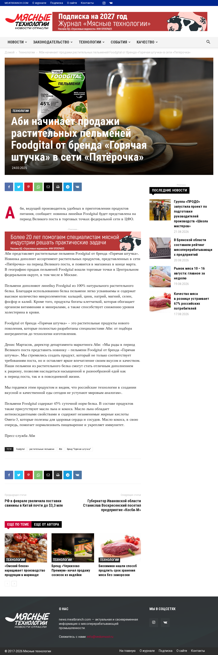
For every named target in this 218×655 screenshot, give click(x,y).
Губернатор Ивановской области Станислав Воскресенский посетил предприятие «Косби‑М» (112, 505)
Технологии (90, 42)
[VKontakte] (111, 3)
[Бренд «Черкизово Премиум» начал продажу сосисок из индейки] (73, 547)
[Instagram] (104, 3)
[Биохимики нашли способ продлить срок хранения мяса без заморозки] (120, 547)
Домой (9, 52)
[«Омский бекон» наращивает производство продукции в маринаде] (26, 547)
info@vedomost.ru (100, 637)
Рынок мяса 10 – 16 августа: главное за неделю (189, 273)
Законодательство (51, 42)
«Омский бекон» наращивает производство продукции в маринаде (25, 570)
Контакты (87, 2)
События (119, 42)
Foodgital (20, 449)
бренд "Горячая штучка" (79, 449)
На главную (127, 650)
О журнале (39, 2)
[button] (208, 42)
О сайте (72, 2)
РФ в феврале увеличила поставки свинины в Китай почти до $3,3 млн (34, 503)
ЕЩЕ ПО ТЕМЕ (18, 524)
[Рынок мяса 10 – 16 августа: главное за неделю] (160, 276)
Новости (16, 42)
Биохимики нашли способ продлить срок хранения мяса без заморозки (118, 570)
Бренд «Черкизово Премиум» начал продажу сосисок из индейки (71, 570)
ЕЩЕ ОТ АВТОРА (46, 524)
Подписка (56, 2)
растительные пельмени (41, 449)
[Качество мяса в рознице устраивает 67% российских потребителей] (160, 302)
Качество (145, 42)
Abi (60, 449)
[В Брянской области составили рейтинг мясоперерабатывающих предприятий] (160, 248)
